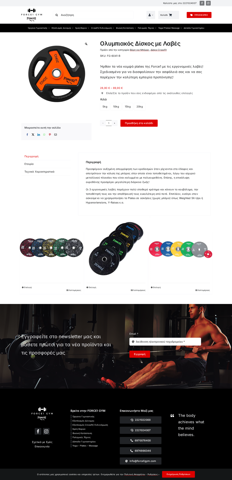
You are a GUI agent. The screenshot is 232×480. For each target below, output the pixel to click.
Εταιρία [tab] (29, 163)
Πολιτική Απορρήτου (134, 474)
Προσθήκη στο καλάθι (139, 123)
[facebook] (202, 3)
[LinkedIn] (39, 135)
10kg (116, 106)
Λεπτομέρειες (75, 290)
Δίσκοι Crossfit (159, 49)
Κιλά (103, 99)
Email (133, 333)
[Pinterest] (50, 135)
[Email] (55, 135)
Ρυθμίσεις (153, 474)
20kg (140, 106)
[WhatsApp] (44, 135)
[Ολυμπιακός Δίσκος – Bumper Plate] (51, 247)
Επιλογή (28, 287)
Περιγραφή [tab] (31, 156)
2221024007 (189, 3)
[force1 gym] (42, 408)
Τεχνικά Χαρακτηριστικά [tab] (39, 171)
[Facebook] (27, 135)
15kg (128, 106)
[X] (33, 135)
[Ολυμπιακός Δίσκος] (180, 247)
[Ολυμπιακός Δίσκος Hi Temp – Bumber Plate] (116, 247)
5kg (105, 106)
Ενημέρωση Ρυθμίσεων (178, 474)
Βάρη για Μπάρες (139, 49)
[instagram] (208, 3)
